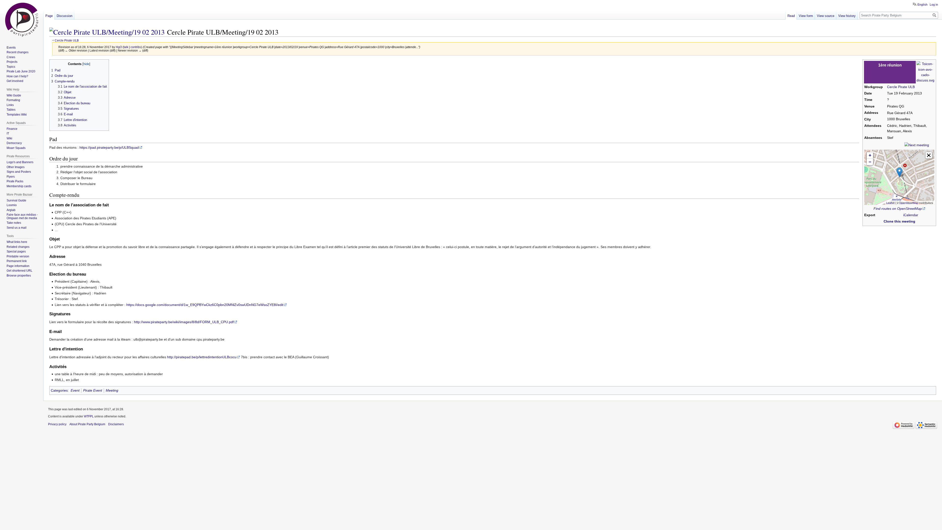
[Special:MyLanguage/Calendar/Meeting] (925, 72)
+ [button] (870, 155)
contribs (136, 47)
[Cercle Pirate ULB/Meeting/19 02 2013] (107, 32)
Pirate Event (92, 390)
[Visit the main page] (21, 19)
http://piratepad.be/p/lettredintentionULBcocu (201, 357)
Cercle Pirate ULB (67, 40)
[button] (929, 155)
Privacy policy (57, 424)
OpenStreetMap (908, 203)
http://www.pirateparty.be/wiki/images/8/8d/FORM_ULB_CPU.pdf (184, 322)
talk (126, 47)
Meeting (112, 390)
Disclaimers (116, 424)
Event (75, 390)
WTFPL (89, 416)
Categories (59, 390)
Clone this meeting (899, 221)
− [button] (870, 161)
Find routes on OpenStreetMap (898, 209)
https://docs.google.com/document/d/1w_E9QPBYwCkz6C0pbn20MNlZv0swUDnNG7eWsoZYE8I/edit (204, 305)
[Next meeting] (916, 145)
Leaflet (890, 203)
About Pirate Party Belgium (87, 424)
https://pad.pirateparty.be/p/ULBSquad (109, 147)
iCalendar (910, 215)
